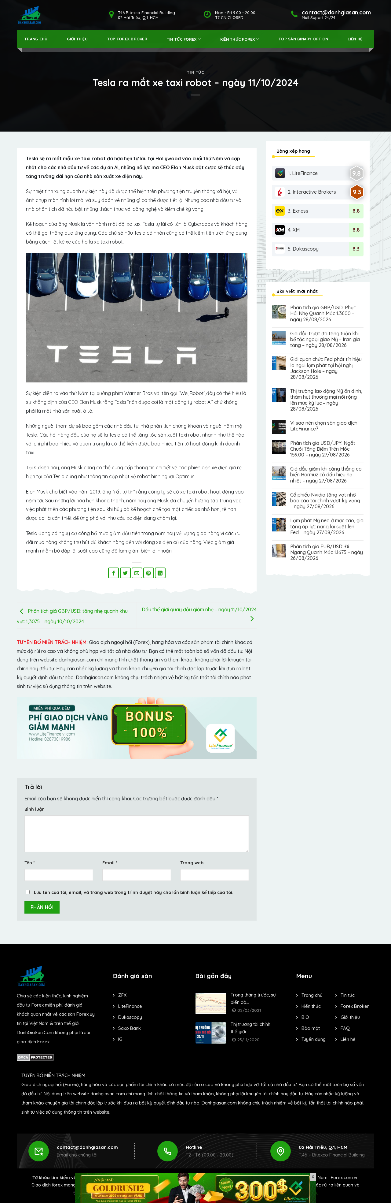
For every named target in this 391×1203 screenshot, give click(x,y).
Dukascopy (130, 1017)
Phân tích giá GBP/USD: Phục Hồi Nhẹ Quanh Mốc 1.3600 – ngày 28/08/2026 (323, 313)
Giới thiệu (77, 38)
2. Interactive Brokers (312, 192)
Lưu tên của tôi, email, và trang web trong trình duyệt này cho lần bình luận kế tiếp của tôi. (133, 892)
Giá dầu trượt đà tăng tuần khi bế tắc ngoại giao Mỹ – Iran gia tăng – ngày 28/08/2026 (325, 339)
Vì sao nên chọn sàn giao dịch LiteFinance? (323, 426)
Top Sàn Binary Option (303, 38)
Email (109, 863)
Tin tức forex (181, 39)
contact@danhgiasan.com (87, 1147)
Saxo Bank (129, 1028)
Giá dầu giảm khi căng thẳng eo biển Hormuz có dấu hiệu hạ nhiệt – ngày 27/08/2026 (326, 474)
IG (120, 1039)
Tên (29, 863)
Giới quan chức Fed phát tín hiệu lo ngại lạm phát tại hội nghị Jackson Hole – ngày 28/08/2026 (326, 368)
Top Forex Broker (127, 38)
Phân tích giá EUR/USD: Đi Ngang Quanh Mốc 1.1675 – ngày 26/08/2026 (326, 552)
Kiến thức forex (237, 39)
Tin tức (195, 72)
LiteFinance (130, 1006)
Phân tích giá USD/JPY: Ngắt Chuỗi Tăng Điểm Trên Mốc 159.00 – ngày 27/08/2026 (322, 449)
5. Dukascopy (303, 249)
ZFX (122, 995)
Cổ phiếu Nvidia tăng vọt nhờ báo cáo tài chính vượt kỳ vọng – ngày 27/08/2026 (325, 500)
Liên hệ (355, 38)
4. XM (294, 230)
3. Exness (298, 211)
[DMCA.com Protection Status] (35, 1057)
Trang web (191, 863)
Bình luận (34, 809)
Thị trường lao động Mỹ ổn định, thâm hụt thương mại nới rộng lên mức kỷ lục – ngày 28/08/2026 (326, 400)
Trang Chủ (35, 38)
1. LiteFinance (303, 173)
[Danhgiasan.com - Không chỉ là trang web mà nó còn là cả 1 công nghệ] (30, 15)
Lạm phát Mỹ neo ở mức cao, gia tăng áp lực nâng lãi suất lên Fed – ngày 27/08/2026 (327, 526)
